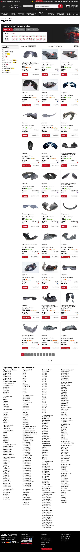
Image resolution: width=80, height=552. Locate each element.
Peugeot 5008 (6, 478)
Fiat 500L (5, 399)
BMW (6, 54)
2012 (20, 35)
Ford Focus (25, 412)
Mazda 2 (5, 432)
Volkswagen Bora (46, 495)
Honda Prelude (65, 416)
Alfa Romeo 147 (7, 374)
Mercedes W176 (27, 463)
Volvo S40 (63, 492)
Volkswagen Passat (47, 510)
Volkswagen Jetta (46, 505)
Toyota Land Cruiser (28, 499)
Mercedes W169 (27, 462)
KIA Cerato (64, 430)
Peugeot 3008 (6, 468)
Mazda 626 (6, 439)
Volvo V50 (63, 497)
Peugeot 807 (6, 480)
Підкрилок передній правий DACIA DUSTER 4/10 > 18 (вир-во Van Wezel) (30, 62)
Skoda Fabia (64, 475)
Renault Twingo (46, 484)
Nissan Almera (64, 447)
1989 (44, 40)
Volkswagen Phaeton (47, 512)
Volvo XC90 (64, 502)
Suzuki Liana (6, 494)
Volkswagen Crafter (47, 500)
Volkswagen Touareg (47, 522)
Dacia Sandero (6, 393)
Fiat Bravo (5, 402)
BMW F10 (44, 394)
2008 (40, 36)
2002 (20, 36)
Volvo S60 (63, 494)
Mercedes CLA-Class (28, 437)
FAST (5, 58)
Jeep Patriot (64, 421)
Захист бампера (46, 62)
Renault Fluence (46, 468)
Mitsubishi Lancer (7, 453)
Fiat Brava (5, 401)
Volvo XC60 (64, 500)
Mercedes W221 (27, 477)
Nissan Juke (64, 448)
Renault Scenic (45, 481)
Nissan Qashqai (65, 460)
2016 (34, 35)
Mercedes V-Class (27, 455)
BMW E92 (44, 391)
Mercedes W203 (27, 467)
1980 (13, 40)
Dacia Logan (6, 392)
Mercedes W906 (27, 486)
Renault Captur (45, 463)
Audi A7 (24, 383)
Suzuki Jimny (6, 492)
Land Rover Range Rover (28, 428)
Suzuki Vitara (6, 499)
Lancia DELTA (6, 428)
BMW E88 (44, 386)
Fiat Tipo (5, 422)
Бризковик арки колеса (28, 214)
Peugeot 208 (6, 467)
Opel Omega (45, 454)
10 (50, 354)
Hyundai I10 (45, 425)
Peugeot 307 (6, 472)
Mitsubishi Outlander (8, 454)
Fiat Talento (6, 421)
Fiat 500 (5, 397)
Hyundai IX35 (45, 433)
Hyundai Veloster (46, 443)
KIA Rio (63, 435)
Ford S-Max (25, 422)
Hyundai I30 (45, 428)
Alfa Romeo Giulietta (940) (9, 381)
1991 (16, 38)
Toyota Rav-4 (26, 502)
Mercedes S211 (26, 452)
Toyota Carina (26, 495)
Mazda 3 (5, 434)
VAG (6, 70)
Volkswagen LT (46, 507)
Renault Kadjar (45, 471)
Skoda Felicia (64, 476)
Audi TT (25, 393)
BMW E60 (44, 378)
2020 (13, 33)
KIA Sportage (64, 439)
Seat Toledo (64, 471)
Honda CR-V (64, 412)
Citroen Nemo (64, 403)
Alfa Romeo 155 (7, 376)
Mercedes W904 (27, 485)
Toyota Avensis (26, 492)
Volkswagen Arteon (47, 494)
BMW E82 (44, 383)
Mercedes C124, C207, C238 (30, 434)
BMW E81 (44, 381)
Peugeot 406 (6, 475)
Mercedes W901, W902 (28, 482)
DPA (5, 56)
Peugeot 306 (6, 470)
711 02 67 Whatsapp (15, 6)
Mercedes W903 (27, 483)
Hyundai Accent (46, 416)
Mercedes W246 (27, 480)
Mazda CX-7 (6, 442)
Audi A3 (24, 376)
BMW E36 (44, 373)
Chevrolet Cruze (65, 373)
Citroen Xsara (64, 405)
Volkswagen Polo (46, 514)
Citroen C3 (64, 390)
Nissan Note (64, 453)
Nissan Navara (64, 452)
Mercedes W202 (27, 465)
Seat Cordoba (64, 466)
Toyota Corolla (26, 497)
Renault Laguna (46, 474)
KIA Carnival (64, 427)
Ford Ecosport (26, 409)
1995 (30, 38)
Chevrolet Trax (65, 379)
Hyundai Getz (45, 421)
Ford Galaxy (25, 416)
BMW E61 (44, 379)
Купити (25, 74)
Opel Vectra (45, 455)
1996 (34, 38)
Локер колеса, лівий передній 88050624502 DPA (68, 184)
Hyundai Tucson (46, 441)
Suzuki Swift (6, 495)
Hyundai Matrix (45, 436)
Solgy (5, 66)
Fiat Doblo (5, 404)
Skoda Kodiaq (64, 480)
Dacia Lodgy (6, 390)
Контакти (70, 1)
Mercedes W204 (27, 468)
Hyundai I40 (45, 430)
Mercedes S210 (26, 450)
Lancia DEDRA (6, 426)
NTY (5, 64)
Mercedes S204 (26, 447)
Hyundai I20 (45, 426)
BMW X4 (44, 411)
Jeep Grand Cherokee (66, 420)
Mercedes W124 (27, 458)
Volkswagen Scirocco (47, 515)
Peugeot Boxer (6, 483)
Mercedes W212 (27, 475)
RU (29, 1)
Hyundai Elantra (46, 420)
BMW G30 (44, 404)
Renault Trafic (45, 482)
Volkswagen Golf (46, 504)
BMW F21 (44, 399)
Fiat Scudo (5, 416)
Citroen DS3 (64, 397)
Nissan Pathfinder (65, 455)
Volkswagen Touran (47, 524)
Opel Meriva (45, 450)
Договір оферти (45, 542)
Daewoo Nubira (26, 400)
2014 (27, 35)
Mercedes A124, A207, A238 (30, 432)
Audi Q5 (24, 389)
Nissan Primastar (65, 457)
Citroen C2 (64, 388)
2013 (23, 35)
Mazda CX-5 (6, 440)
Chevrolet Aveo (65, 371)
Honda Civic (64, 411)
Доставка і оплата (48, 1)
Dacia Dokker (6, 387)
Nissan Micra (64, 450)
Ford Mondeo (26, 421)
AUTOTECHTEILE (8, 52)
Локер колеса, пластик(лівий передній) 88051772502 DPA (68, 154)
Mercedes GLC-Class (28, 440)
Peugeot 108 (6, 460)
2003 (23, 36)
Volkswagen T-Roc (46, 519)
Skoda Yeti (64, 488)
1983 (23, 40)
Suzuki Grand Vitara (8, 490)
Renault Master (46, 477)
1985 (30, 40)
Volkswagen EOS (46, 502)
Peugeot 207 (6, 465)
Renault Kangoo (46, 472)
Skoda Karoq (64, 478)
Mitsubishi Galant (7, 449)
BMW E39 (44, 374)
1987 (37, 40)
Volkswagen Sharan (47, 517)
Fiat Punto (5, 412)
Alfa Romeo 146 (7, 373)
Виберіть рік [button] (7, 29)
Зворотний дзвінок (28, 6)
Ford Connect (26, 406)
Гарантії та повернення (47, 540)
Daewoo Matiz (26, 398)
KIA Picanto (64, 432)
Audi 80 (24, 373)
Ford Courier (26, 407)
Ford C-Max (25, 404)
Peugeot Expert (7, 485)
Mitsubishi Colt (7, 448)
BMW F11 (44, 396)
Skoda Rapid (64, 483)
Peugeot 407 (6, 476)
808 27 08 (12, 7)
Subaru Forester (46, 488)
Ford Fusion (25, 414)
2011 (16, 35)
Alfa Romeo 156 (7, 378)
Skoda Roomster (65, 485)
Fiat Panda (5, 411)
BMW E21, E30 (45, 371)
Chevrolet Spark (65, 378)
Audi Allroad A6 (26, 386)
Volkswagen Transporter (48, 525)
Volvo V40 (63, 495)
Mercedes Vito (26, 457)
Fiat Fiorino (6, 407)
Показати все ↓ (6, 72)
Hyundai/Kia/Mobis (10, 62)
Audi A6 (24, 381)
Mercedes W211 (27, 473)
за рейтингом (32, 46)
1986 (34, 40)
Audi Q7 (24, 391)
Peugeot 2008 (6, 462)
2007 (37, 36)
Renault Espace (46, 466)
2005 (30, 36)
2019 (44, 35)
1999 (44, 38)
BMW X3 (44, 409)
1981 (16, 40)
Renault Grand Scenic (47, 469)
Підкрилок (24, 92)
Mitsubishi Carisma (8, 446)
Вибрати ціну (26, 105)
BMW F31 (44, 403)
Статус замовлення (46, 548)
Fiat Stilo (5, 419)
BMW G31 (44, 406)
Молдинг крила (65, 214)
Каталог (43, 544)
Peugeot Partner (7, 486)
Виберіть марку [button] (19, 29)
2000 (13, 36)
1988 (40, 40)
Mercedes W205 (27, 470)
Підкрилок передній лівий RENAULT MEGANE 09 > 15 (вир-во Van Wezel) (50, 306)
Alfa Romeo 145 (7, 371)
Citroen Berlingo (65, 384)
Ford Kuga (25, 419)
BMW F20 (44, 398)
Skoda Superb (64, 486)
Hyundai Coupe (45, 418)
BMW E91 (44, 389)
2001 (16, 36)
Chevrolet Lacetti (65, 376)
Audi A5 (24, 379)
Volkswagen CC (46, 499)
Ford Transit (26, 424)
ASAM (5, 49)
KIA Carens (64, 425)
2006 (34, 36)
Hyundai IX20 (45, 431)
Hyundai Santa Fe (46, 438)
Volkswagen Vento (46, 527)
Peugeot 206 (6, 463)
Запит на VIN (39, 1)
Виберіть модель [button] (32, 29)
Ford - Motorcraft (9, 60)
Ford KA (24, 417)
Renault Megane (46, 479)
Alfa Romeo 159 (7, 379)
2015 (30, 35)
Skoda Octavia (64, 481)
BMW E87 (44, 384)
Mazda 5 (5, 435)
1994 (27, 38)
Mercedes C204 (27, 435)
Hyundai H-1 (45, 423)
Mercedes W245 (27, 478)
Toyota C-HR (26, 494)
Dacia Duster (6, 388)
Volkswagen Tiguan (47, 520)
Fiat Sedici (5, 417)
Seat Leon (63, 469)
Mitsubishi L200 (7, 451)
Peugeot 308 (6, 473)
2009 (44, 36)
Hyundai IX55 (45, 435)
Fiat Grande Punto (7, 409)
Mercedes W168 (27, 460)
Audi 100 (25, 371)
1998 (40, 38)
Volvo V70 (63, 499)
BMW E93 (44, 393)
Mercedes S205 (26, 449)
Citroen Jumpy (64, 402)
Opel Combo (45, 449)
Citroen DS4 (64, 398)
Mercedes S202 (26, 444)
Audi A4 (24, 378)
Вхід (76, 1)
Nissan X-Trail (64, 462)
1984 (27, 40)
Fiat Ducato (6, 406)
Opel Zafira (44, 459)
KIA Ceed (63, 429)
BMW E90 (44, 388)
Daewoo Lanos (26, 397)
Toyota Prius (26, 500)
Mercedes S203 (26, 445)
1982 (20, 40)
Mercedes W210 (27, 472)
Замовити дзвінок (27, 541)
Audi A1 (24, 374)
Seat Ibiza (63, 467)
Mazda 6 (5, 437)
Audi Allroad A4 (26, 384)
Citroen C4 (64, 392)
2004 (27, 36)
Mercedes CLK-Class (28, 439)
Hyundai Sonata (46, 440)
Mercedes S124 (26, 442)
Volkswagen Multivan (47, 509)
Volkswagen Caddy (46, 497)
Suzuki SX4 (6, 497)
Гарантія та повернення (61, 1)
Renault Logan (45, 476)
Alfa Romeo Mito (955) (8, 383)
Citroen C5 (64, 393)
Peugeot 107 (6, 458)
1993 (23, 38)
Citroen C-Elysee (65, 385)
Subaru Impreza (46, 490)
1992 (20, 38)
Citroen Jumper (65, 400)
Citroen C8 (64, 395)
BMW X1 (44, 407)
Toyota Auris (26, 491)
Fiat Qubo (5, 414)
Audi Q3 (24, 388)
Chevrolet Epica (65, 374)
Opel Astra (44, 447)
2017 (37, 35)
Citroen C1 (64, 387)
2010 (13, 35)
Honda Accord (64, 409)
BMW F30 (44, 401)
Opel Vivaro (45, 457)
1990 (13, 38)
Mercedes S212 (26, 453)
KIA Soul (63, 437)
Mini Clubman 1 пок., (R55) (67, 443)
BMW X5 (44, 412)
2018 (40, 35)
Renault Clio (45, 464)
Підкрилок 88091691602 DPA (29, 244)
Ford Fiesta (25, 411)
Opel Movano (45, 452)
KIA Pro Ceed (64, 434)
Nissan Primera (65, 458)
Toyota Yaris (26, 504)
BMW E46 (44, 376)
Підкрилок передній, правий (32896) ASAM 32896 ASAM (68, 306)
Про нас (43, 546)
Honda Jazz (64, 414)
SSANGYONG (8, 68)
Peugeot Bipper (7, 481)
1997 (37, 38)
